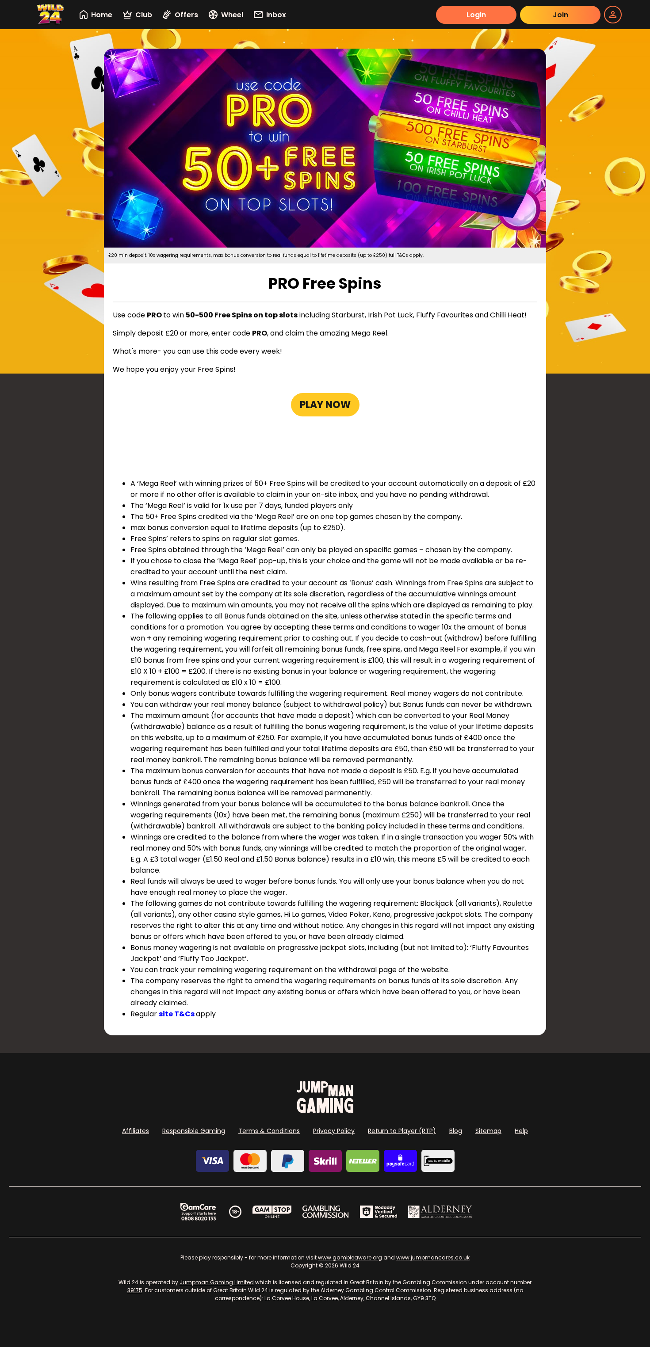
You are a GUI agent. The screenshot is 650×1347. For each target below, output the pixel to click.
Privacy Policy (334, 1130)
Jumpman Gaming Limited (217, 1282)
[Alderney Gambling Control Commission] (440, 1212)
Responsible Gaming (193, 1130)
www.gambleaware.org (350, 1257)
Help (521, 1130)
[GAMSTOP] (272, 1212)
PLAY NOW (325, 405)
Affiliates (135, 1130)
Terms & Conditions (269, 1130)
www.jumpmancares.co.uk (433, 1257)
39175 (134, 1290)
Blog (455, 1130)
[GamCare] (198, 1212)
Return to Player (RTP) (402, 1130)
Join (560, 15)
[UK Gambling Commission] (325, 1212)
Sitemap (488, 1130)
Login (476, 15)
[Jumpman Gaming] (325, 1110)
